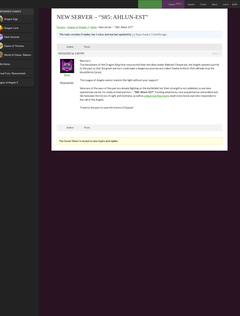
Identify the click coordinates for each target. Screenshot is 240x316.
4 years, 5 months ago (154, 34)
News (93, 27)
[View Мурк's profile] (133, 34)
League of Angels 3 (78, 27)
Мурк (139, 34)
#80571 (216, 53)
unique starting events (156, 95)
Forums (61, 27)
